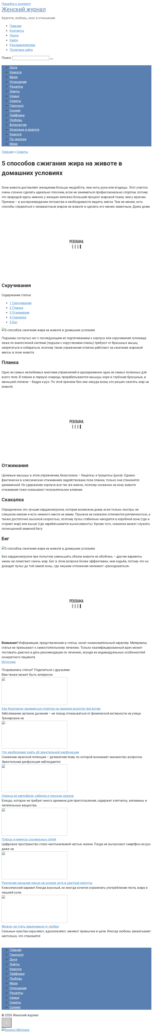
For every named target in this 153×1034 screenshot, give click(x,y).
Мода (14, 77)
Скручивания (20, 303)
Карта (14, 40)
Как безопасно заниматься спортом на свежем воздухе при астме (51, 709)
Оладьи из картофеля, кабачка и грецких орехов (38, 796)
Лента (14, 35)
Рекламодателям (22, 45)
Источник (9, 662)
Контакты (17, 31)
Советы (15, 101)
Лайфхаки (17, 115)
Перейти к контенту (16, 4)
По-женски (18, 139)
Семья (14, 96)
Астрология (18, 125)
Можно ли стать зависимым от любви (30, 926)
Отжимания (19, 312)
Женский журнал (24, 9)
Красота (16, 72)
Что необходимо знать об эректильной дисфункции (40, 752)
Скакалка (18, 317)
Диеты (15, 91)
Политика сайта (21, 50)
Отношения (18, 82)
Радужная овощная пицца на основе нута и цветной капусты (47, 883)
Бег (14, 322)
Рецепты (16, 87)
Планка (16, 308)
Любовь (16, 120)
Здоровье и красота (24, 129)
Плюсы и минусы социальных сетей (29, 839)
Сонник (15, 110)
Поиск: (7, 58)
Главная (15, 26)
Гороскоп (17, 106)
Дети (13, 67)
